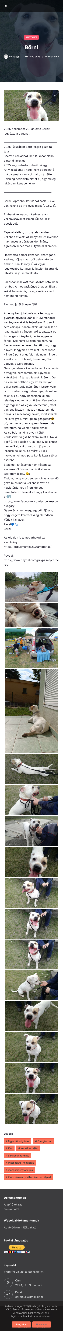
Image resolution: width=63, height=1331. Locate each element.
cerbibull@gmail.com (29, 1296)
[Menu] (57, 6)
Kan (9, 1148)
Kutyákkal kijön (28, 1148)
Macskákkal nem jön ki (20, 1162)
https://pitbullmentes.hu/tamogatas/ (27, 546)
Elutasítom (41, 1324)
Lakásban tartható (17, 1155)
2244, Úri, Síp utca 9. (29, 1285)
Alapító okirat (13, 1204)
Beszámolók (12, 1209)
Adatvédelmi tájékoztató (20, 1227)
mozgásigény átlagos (19, 1169)
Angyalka (31, 37)
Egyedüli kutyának (17, 1141)
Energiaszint (43, 1141)
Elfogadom (21, 1324)
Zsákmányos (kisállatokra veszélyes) (28, 1177)
